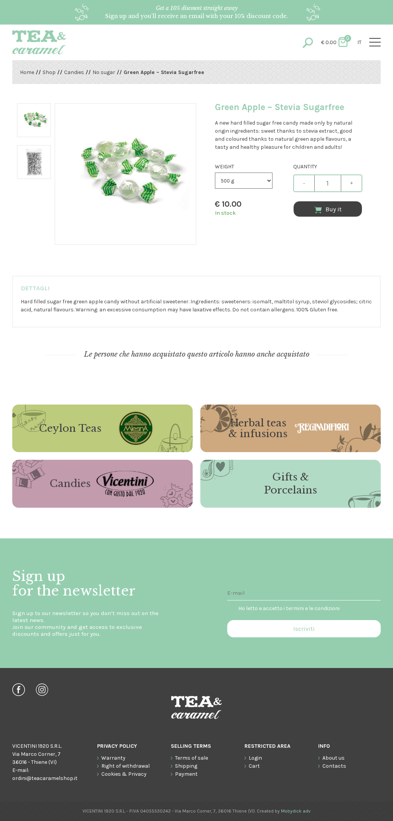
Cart (254, 766)
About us (333, 758)
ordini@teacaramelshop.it (45, 778)
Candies (74, 72)
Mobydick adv (295, 811)
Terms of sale (191, 758)
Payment (186, 774)
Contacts (334, 766)
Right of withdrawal (125, 766)
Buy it (333, 209)
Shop (49, 72)
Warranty (113, 758)
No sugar (103, 72)
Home (27, 72)
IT (359, 42)
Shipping (186, 766)
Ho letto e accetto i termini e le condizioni (289, 608)
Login (255, 758)
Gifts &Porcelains (290, 483)
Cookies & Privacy (124, 774)
